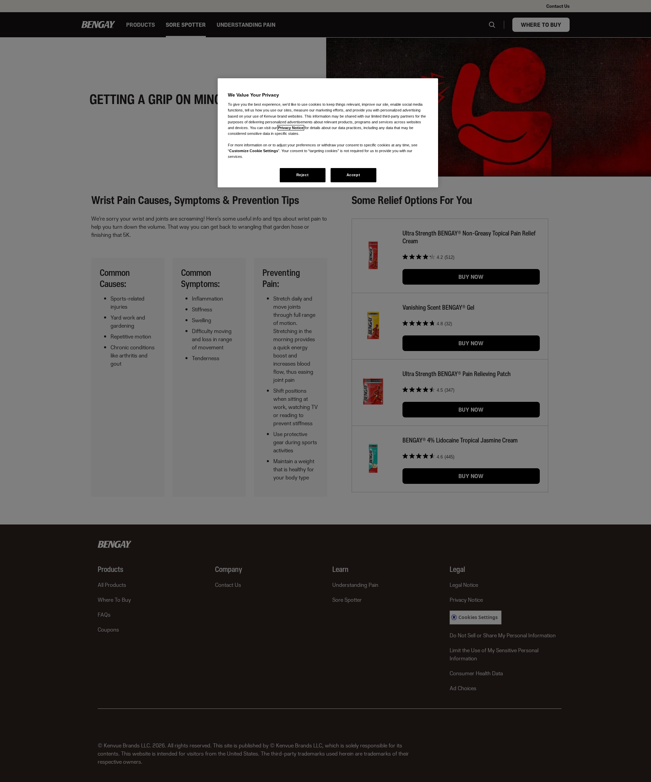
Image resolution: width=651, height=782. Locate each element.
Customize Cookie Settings (253, 151)
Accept (353, 175)
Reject (302, 175)
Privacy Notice (290, 128)
